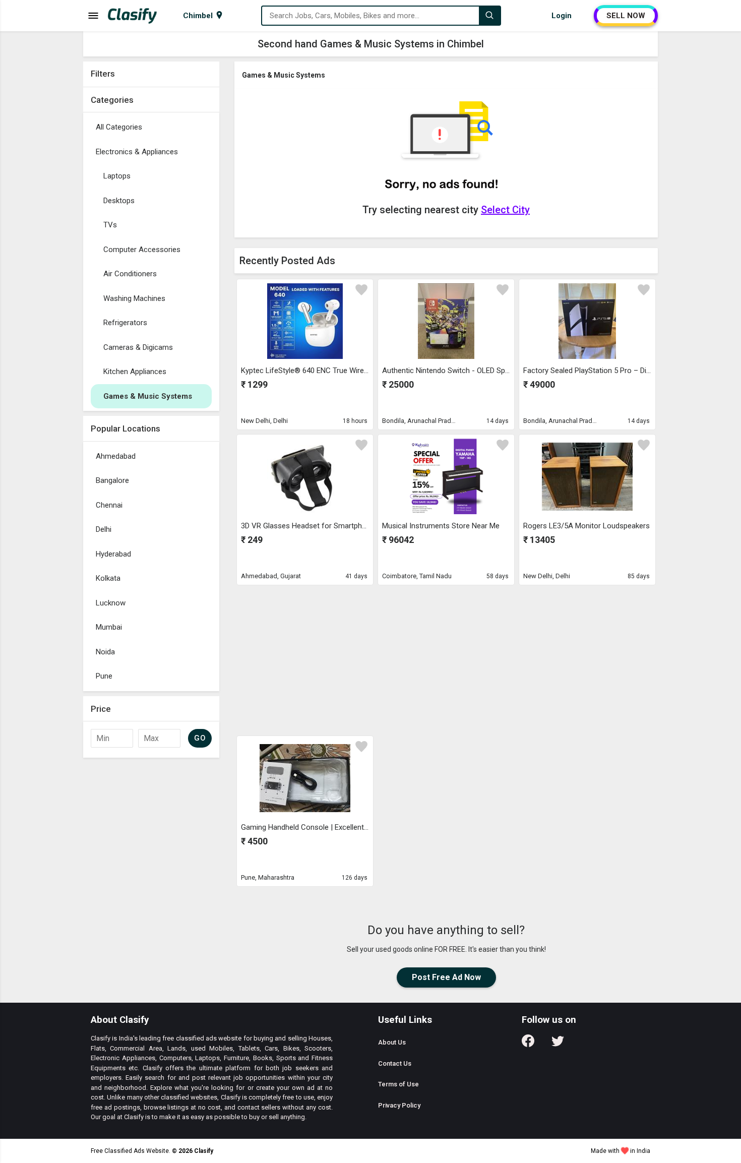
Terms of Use (398, 1084)
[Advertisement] (446, 659)
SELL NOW (625, 15)
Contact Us (394, 1063)
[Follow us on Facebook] (528, 1044)
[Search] (489, 16)
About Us (392, 1042)
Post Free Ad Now (446, 977)
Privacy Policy (399, 1105)
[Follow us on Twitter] (557, 1044)
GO (200, 738)
